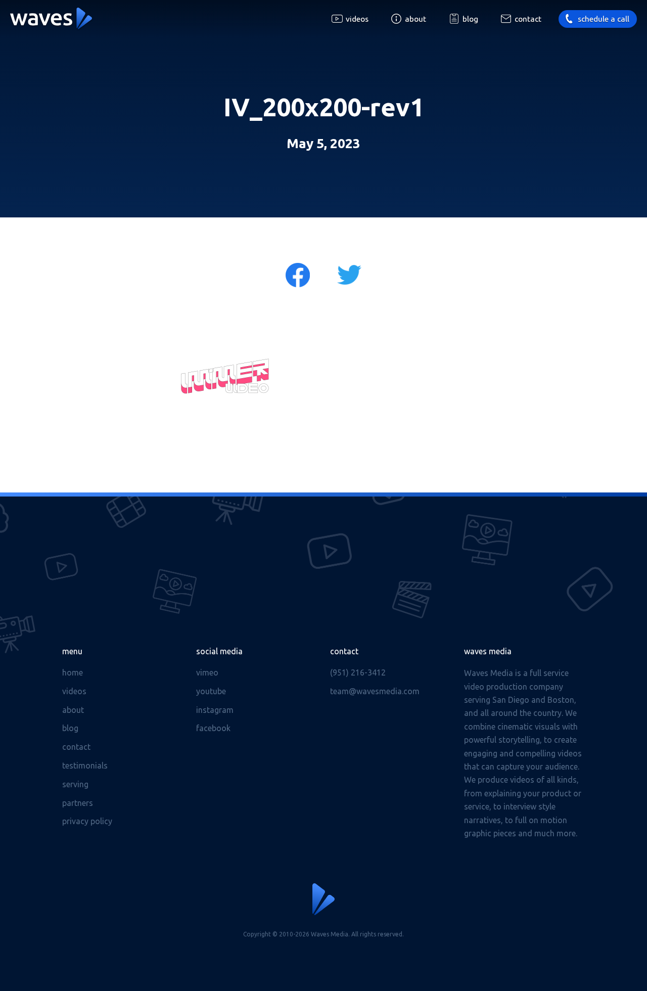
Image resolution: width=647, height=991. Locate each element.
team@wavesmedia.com (375, 691)
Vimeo (207, 672)
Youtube (211, 691)
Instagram (215, 709)
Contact (528, 19)
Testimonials (85, 765)
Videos (357, 19)
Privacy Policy (87, 821)
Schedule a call (603, 19)
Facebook (213, 728)
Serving (75, 784)
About (415, 19)
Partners (77, 802)
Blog (470, 19)
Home (72, 672)
